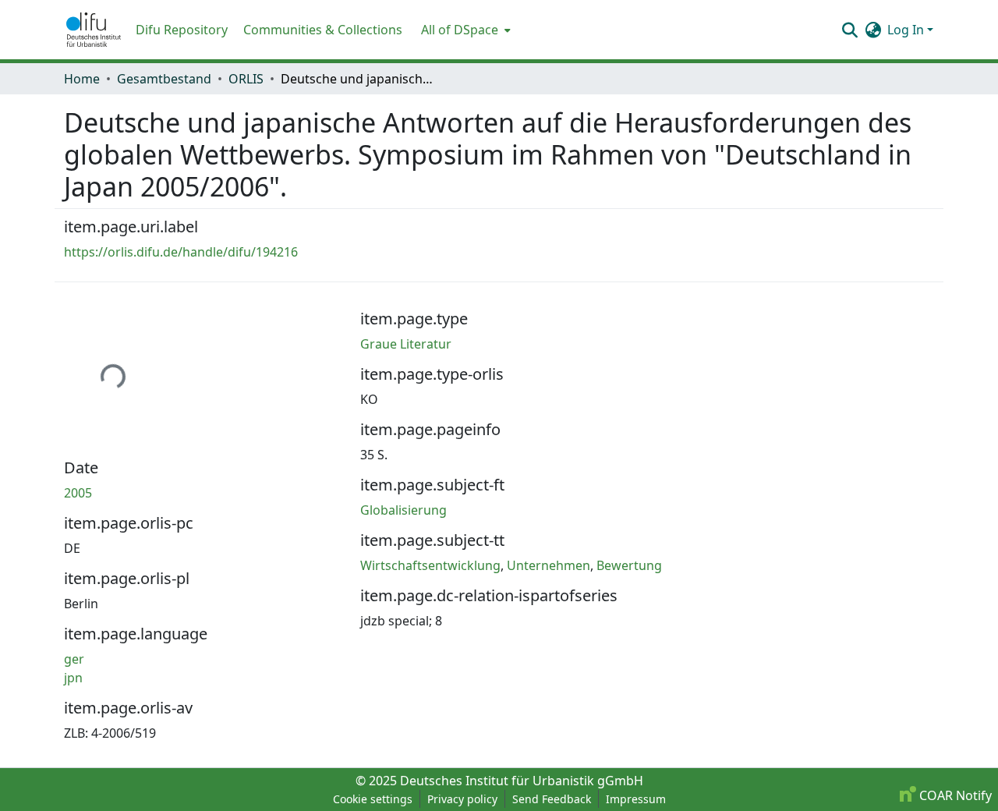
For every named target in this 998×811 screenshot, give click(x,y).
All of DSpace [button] (459, 29)
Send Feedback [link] (551, 799)
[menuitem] (464, 29)
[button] (93, 29)
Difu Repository (182, 29)
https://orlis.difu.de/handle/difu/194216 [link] (181, 251)
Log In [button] (907, 29)
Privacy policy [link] (462, 799)
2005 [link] (78, 492)
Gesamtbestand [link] (164, 78)
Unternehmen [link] (548, 565)
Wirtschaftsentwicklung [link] (430, 565)
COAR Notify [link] (954, 795)
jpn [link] (73, 677)
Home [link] (82, 78)
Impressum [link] (636, 799)
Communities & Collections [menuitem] (322, 29)
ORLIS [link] (246, 78)
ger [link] (74, 659)
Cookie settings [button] (372, 799)
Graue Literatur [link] (405, 343)
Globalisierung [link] (403, 510)
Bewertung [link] (629, 565)
